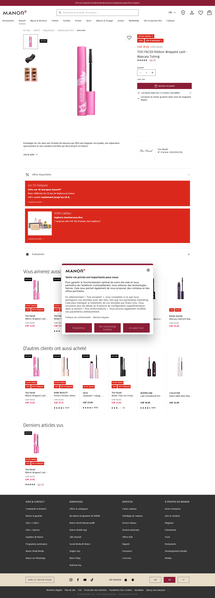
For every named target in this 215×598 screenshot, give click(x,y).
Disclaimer (139, 590)
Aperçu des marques (155, 590)
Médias (168, 558)
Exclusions (127, 551)
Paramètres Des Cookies (120, 590)
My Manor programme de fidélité (84, 516)
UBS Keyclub (75, 537)
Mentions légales (54, 590)
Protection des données (95, 590)
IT (184, 580)
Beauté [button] (37, 30)
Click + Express (33, 530)
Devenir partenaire (130, 530)
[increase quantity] (152, 73)
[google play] (133, 580)
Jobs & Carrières (172, 516)
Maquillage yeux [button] (65, 30)
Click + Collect (32, 523)
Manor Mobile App (78, 530)
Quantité (140, 67)
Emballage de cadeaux (132, 516)
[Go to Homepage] (14, 12)
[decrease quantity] (140, 73)
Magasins (169, 523)
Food (167, 537)
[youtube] (85, 580)
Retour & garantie (34, 516)
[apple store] (126, 580)
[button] (9, 21)
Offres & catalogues (78, 509)
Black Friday (74, 558)
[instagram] (71, 580)
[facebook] (78, 580)
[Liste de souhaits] (129, 37)
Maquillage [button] (48, 30)
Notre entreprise (172, 509)
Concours (126, 558)
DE (155, 580)
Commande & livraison (36, 509)
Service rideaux (129, 523)
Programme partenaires (36, 544)
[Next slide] (181, 307)
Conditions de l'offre (35, 202)
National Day (75, 565)
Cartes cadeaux (129, 509)
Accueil (26, 30)
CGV (80, 590)
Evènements (170, 530)
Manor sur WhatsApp (35, 558)
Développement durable (176, 551)
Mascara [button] (81, 30)
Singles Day (74, 551)
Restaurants (170, 544)
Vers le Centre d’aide (40, 580)
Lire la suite (28, 154)
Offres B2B (127, 537)
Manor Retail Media (35, 551)
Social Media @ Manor (79, 544)
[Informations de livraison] (190, 92)
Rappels (126, 544)
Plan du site (70, 590)
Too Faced (163, 149)
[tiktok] (92, 580)
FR (170, 12)
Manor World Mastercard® (82, 523)
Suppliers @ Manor (34, 537)
